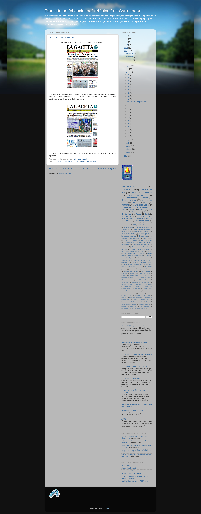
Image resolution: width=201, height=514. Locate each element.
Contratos (136, 202)
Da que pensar (148, 284)
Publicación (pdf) (142, 221)
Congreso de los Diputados (141, 282)
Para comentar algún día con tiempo (133, 251)
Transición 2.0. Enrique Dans (132, 411)
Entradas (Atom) (65, 173)
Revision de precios (137, 302)
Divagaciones (143, 236)
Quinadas (137, 231)
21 (129, 96)
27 (129, 78)
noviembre (130, 57)
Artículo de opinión (63, 161)
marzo (128, 146)
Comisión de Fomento (143, 280)
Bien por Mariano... (133, 275)
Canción (141, 210)
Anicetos (141, 253)
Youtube (135, 193)
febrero (129, 149)
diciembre (130, 54)
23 (129, 90)
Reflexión (127, 240)
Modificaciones (134, 238)
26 (129, 81)
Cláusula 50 (125, 260)
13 (129, 112)
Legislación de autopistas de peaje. (134, 342)
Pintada (128, 221)
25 (129, 84)
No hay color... (126, 338)
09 (129, 121)
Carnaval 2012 (126, 216)
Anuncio (140, 218)
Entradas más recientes (60, 168)
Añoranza (146, 223)
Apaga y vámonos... (130, 242)
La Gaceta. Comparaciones (61, 37)
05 (129, 133)
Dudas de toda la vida (143, 227)
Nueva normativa (144, 229)
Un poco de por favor (131, 271)
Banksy (123, 275)
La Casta (74, 161)
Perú (150, 238)
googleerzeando (144, 306)
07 (129, 127)
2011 (126, 51)
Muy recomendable (135, 297)
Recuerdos (124, 302)
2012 (126, 48)
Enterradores (136, 288)
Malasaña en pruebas (145, 225)
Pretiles (149, 251)
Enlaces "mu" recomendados (140, 249)
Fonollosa (140, 216)
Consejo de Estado (126, 284)
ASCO (123, 419)
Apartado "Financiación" (135, 256)
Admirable (124, 273)
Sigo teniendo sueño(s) (130, 468)
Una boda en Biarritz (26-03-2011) (134, 366)
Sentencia (147, 231)
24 (129, 87)
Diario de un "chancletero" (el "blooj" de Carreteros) (92, 10)
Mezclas (123, 297)
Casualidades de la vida (143, 277)
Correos (149, 218)
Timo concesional (129, 198)
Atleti (146, 202)
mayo (128, 140)
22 (129, 93)
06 (129, 130)
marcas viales (125, 308)
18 (129, 99)
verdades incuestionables (139, 308)
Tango (148, 302)
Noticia (144, 238)
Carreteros (127, 189)
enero (128, 152)
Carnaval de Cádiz (141, 205)
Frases (138, 214)
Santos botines (142, 207)
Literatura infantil (146, 262)
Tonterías (132, 269)
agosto (128, 66)
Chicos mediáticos (143, 258)
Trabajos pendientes (128, 234)
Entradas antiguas (107, 168)
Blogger (108, 508)
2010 (126, 156)
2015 (126, 39)
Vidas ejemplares (130, 253)
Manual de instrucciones (133, 264)
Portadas (125, 205)
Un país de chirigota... (145, 269)
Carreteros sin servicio (127, 277)
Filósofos (135, 262)
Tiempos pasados (144, 304)
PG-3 (139, 267)
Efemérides (127, 286)
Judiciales (141, 293)
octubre (129, 60)
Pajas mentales (126, 231)
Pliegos (135, 299)
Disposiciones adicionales (140, 247)
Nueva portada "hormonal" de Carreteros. (136, 354)
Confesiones (125, 282)
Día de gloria (125, 229)
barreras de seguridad (128, 236)
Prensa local (145, 299)
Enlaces (137, 286)
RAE (147, 214)
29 (129, 75)
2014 (126, 42)
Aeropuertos (133, 273)
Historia (134, 229)
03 (129, 136)
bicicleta (123, 306)
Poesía (131, 210)
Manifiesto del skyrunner (142, 295)
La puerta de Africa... (129, 471)
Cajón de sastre (145, 275)
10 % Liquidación (146, 240)
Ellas (123, 210)
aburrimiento (146, 271)
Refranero (135, 240)
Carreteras (148, 193)
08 (129, 124)
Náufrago (132, 267)
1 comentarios (83, 159)
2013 (126, 45)
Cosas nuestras (128, 200)
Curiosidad (138, 284)
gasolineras (133, 306)
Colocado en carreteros (141, 260)
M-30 (134, 225)
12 (129, 115)
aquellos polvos (144, 234)
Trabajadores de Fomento (131, 473)
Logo (130, 295)
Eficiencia (124, 249)
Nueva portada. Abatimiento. (131, 378)
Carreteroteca (125, 225)
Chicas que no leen (127, 280)
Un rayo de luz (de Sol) (87, 161)
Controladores (128, 227)
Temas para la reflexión (128, 304)
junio (128, 72)
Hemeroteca (132, 293)
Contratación (125, 262)
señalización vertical (129, 223)
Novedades (127, 186)
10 (129, 118)
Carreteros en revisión (141, 245)
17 (129, 105)
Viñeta (145, 198)
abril (127, 143)
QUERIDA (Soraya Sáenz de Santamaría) (136, 326)
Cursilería (124, 247)
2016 (126, 36)
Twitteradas (126, 207)
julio (127, 69)
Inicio (85, 168)
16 (129, 109)
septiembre (130, 63)
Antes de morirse (145, 273)
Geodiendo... (126, 465)
